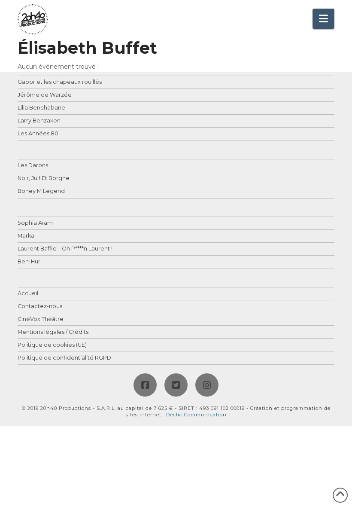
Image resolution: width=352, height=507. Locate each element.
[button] (323, 19)
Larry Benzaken (39, 121)
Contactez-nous (40, 306)
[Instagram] (206, 385)
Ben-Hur (29, 262)
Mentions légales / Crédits (53, 332)
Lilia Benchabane (41, 108)
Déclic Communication (196, 415)
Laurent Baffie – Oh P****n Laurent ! (65, 249)
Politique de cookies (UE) (52, 345)
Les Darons (33, 165)
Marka (26, 236)
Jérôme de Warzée (45, 95)
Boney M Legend (41, 191)
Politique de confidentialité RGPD (64, 358)
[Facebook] (145, 385)
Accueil (28, 293)
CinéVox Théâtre (41, 319)
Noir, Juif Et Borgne (44, 178)
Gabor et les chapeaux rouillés (60, 82)
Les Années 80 (38, 134)
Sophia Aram (35, 223)
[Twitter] (176, 385)
